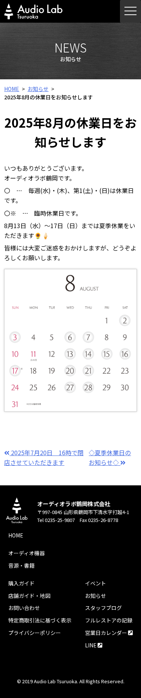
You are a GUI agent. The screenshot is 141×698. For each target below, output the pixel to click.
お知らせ (38, 89)
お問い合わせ (24, 608)
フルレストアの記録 (108, 620)
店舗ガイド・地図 (29, 595)
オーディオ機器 (26, 553)
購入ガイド (21, 583)
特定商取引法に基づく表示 (39, 620)
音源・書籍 (21, 565)
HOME (11, 89)
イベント (95, 583)
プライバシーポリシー (34, 632)
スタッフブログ (103, 608)
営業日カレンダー (106, 632)
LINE (91, 645)
